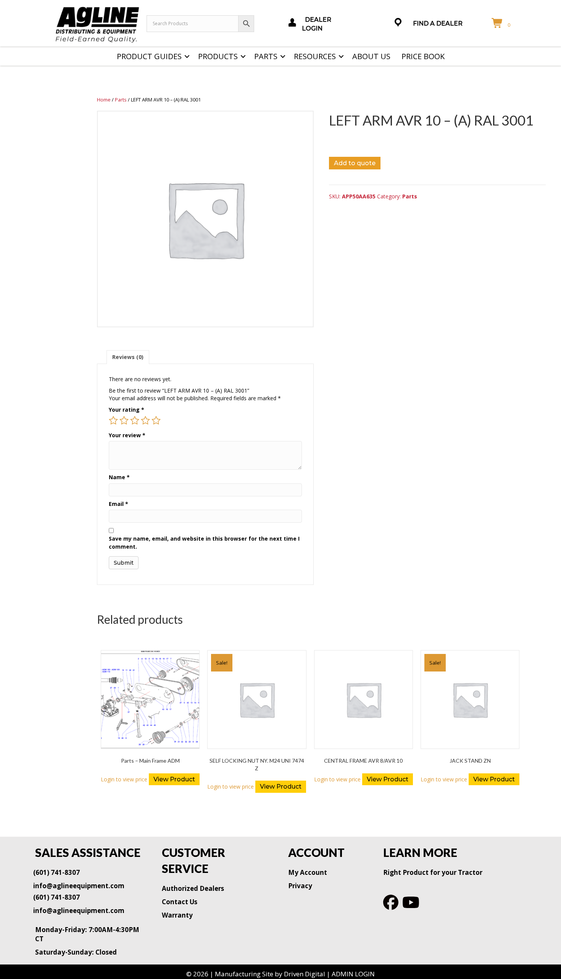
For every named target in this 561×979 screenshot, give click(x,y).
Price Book (423, 56)
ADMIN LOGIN (353, 973)
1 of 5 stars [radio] (113, 420)
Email (118, 503)
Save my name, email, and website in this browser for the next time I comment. (204, 542)
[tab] (127, 357)
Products (218, 56)
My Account (307, 872)
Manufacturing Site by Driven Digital (270, 973)
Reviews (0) (127, 357)
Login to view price (124, 779)
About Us (371, 56)
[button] (187, 56)
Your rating (126, 409)
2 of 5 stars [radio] (124, 420)
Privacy (300, 885)
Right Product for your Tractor (432, 872)
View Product (174, 779)
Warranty (177, 915)
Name (119, 477)
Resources (315, 56)
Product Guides (149, 56)
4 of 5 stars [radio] (145, 420)
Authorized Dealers (193, 888)
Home (104, 99)
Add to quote (355, 163)
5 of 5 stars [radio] (156, 420)
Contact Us (179, 901)
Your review (127, 435)
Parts (265, 56)
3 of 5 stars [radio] (134, 420)
